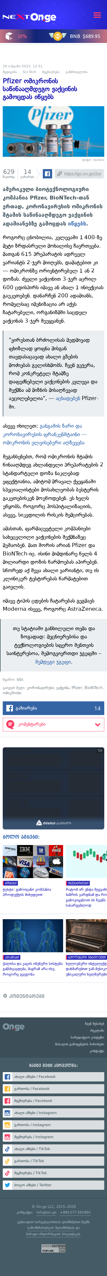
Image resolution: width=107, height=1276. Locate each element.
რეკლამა (97, 1030)
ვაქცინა (62, 687)
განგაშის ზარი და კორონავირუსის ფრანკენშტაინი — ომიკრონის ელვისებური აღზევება (45, 434)
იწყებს (77, 224)
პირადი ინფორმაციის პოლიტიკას (53, 1234)
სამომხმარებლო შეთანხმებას (50, 1228)
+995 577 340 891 (75, 1212)
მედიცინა (10, 72)
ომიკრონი (12, 693)
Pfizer (77, 687)
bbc (20, 679)
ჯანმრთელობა (77, 72)
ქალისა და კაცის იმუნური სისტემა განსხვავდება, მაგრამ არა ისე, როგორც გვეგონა (31, 948)
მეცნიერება (51, 72)
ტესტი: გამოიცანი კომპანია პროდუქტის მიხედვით (31, 871)
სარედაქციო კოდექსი (87, 1037)
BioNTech (94, 687)
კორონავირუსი (40, 687)
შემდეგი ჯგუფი (53, 662)
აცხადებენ (68, 398)
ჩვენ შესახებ (94, 1024)
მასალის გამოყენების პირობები (79, 1044)
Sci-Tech (29, 72)
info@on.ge (46, 1212)
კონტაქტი (97, 1051)
